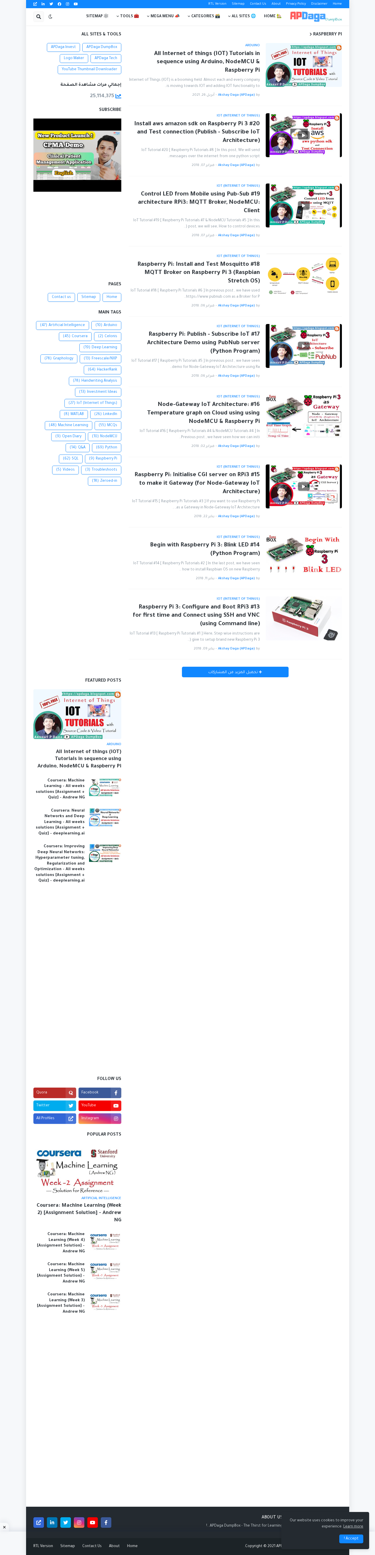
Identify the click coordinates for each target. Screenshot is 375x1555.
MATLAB (74, 414)
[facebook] (59, 4)
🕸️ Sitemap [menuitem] (97, 17)
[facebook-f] (106, 1522)
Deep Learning (100, 348)
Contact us (61, 297)
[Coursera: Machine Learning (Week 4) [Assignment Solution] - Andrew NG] (105, 1241)
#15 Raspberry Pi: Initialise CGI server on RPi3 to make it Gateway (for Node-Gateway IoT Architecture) (197, 483)
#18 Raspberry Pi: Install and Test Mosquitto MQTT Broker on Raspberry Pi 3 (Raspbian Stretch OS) (198, 273)
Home (337, 4)
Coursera (75, 337)
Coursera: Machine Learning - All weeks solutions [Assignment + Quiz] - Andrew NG (60, 789)
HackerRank (102, 370)
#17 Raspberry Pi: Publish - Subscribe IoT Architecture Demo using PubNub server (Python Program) (203, 343)
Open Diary (68, 437)
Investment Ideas (98, 392)
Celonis (107, 337)
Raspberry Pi (103, 459)
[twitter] (51, 4)
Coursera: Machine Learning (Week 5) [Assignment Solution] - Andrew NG (61, 1273)
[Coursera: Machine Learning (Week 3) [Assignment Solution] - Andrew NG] (105, 1301)
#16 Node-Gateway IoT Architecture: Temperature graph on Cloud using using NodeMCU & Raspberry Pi (203, 413)
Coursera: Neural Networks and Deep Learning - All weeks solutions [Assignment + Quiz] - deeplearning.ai (60, 822)
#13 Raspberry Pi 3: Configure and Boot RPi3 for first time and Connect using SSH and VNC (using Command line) (196, 616)
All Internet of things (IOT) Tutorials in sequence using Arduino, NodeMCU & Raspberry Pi (207, 62)
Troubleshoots (101, 470)
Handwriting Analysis (95, 381)
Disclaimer (319, 4)
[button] (50, 16)
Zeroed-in (104, 481)
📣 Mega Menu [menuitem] (165, 17)
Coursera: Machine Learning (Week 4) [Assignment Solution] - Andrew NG (61, 1243)
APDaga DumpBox (101, 47)
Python (106, 448)
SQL (71, 459)
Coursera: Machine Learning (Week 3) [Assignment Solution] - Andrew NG (61, 1303)
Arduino (106, 325)
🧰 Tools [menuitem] (129, 17)
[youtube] (76, 4)
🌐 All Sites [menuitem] (244, 17)
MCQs (108, 426)
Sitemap (238, 4)
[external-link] (35, 4)
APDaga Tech (106, 58)
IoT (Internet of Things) (93, 403)
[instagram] (67, 4)
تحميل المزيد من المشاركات (233, 672)
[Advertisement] (77, 237)
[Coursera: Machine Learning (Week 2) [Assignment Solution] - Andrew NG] (77, 1168)
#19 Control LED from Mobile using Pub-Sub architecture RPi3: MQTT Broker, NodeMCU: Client (199, 203)
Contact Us (258, 4)
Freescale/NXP (100, 359)
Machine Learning (68, 426)
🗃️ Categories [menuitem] (205, 17)
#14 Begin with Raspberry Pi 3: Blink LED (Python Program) (205, 549)
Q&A (78, 448)
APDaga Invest (63, 47)
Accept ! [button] (351, 1539)
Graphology (59, 359)
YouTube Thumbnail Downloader (89, 70)
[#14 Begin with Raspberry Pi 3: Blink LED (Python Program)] (304, 557)
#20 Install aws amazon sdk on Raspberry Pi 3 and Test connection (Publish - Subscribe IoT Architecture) (197, 132)
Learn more (353, 1527)
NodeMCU (104, 437)
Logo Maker (74, 58)
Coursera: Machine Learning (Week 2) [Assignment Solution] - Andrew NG (79, 1213)
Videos (65, 470)
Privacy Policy (296, 4)
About (276, 4)
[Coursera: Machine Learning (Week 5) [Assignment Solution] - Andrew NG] (105, 1271)
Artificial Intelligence (62, 325)
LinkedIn (105, 414)
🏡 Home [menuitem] (273, 17)
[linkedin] (43, 4)
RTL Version (217, 4)
